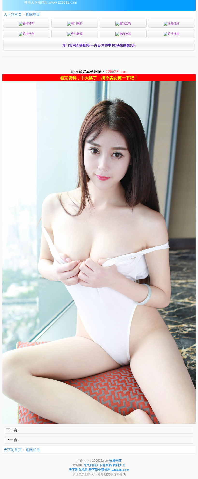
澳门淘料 (77, 23)
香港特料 (28, 23)
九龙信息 (173, 23)
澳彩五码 (125, 23)
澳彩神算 (125, 34)
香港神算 (77, 34)
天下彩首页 (13, 14)
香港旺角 (28, 34)
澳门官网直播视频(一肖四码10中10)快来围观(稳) (99, 45)
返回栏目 (33, 14)
